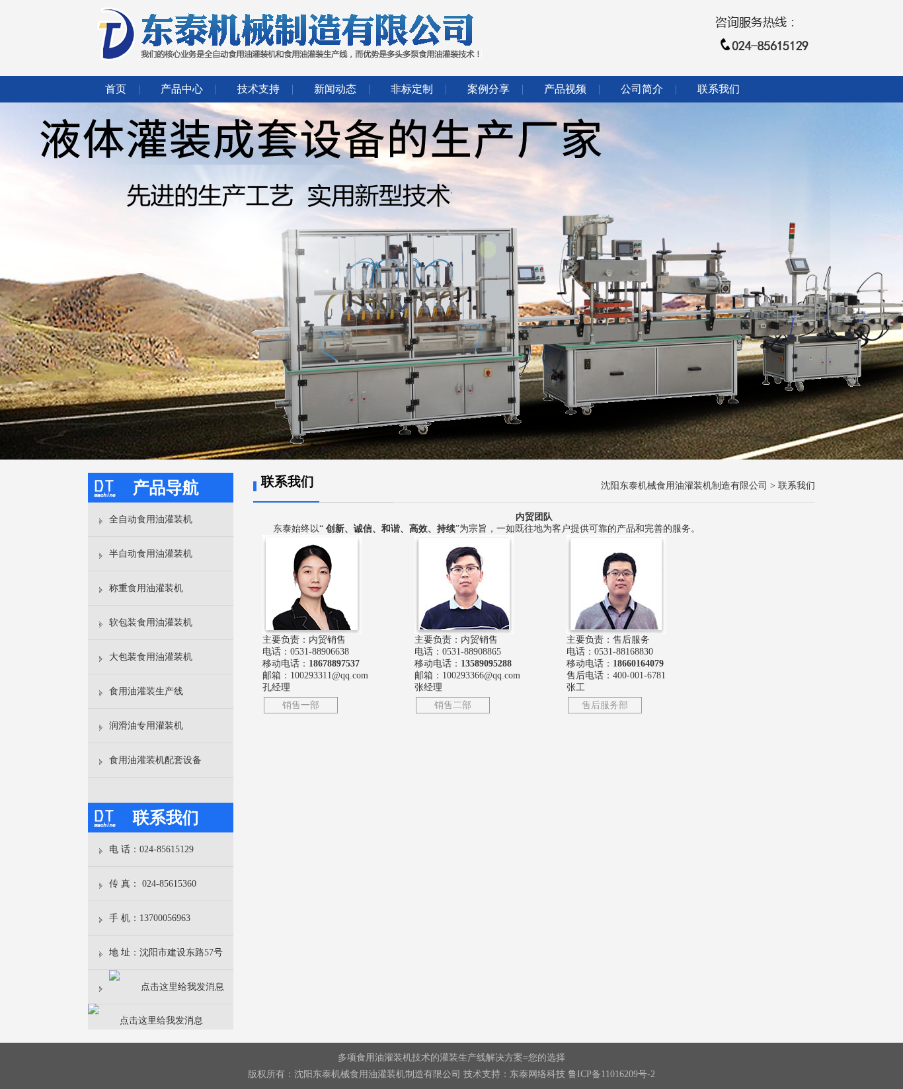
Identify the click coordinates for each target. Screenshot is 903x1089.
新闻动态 (335, 89)
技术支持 (258, 89)
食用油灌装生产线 (146, 691)
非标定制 (412, 89)
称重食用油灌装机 (146, 588)
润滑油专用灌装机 (146, 726)
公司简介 (642, 89)
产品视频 (565, 89)
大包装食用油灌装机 (150, 657)
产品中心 (182, 89)
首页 (115, 89)
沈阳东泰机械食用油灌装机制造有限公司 (684, 486)
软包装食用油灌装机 (150, 622)
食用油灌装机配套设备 (155, 760)
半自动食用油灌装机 (150, 554)
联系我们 (718, 89)
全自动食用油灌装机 (150, 519)
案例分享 (488, 89)
